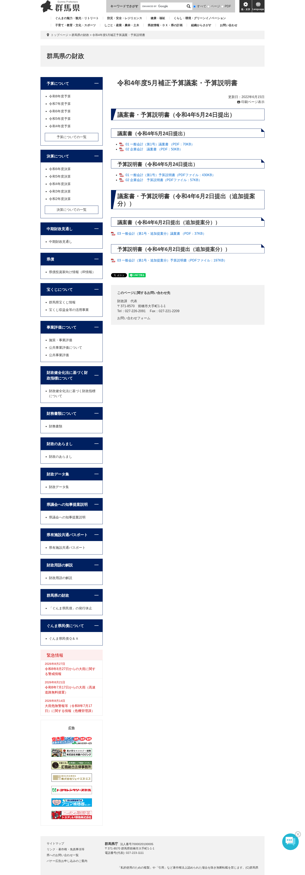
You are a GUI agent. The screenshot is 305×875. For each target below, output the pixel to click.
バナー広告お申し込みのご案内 (67, 861)
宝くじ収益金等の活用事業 (69, 310)
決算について (58, 156)
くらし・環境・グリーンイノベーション (200, 18)
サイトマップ (55, 843)
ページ (215, 6)
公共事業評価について (65, 347)
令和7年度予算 (60, 104)
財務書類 (55, 426)
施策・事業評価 (60, 340)
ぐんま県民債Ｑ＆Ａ (64, 638)
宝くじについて (60, 289)
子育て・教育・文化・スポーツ (75, 25)
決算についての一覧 (72, 209)
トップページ (59, 35)
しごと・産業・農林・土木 (121, 25)
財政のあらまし (60, 444)
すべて (201, 6)
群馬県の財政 (80, 35)
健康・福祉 (158, 18)
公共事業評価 (59, 355)
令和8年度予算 (60, 96)
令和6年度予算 (60, 111)
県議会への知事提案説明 (67, 504)
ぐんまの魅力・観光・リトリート (77, 18)
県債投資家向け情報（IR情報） (72, 272)
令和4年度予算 (60, 126)
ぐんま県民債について (65, 626)
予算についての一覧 (72, 137)
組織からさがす (201, 25)
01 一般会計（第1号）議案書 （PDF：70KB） (160, 144)
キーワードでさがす (124, 6)
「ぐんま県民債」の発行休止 (70, 608)
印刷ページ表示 (253, 102)
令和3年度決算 (60, 191)
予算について (58, 83)
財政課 (122, 301)
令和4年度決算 (60, 184)
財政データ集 (58, 474)
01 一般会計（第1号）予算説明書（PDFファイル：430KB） (170, 175)
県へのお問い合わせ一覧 (63, 855)
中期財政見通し (60, 229)
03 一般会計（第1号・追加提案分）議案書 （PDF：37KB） (161, 233)
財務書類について (62, 413)
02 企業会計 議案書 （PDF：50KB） (154, 149)
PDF (228, 6)
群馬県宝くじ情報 (62, 302)
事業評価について (62, 327)
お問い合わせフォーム (133, 318)
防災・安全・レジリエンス (124, 18)
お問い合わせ (228, 25)
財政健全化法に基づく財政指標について (67, 375)
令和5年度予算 (60, 118)
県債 (50, 259)
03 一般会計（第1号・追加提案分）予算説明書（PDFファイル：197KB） (172, 260)
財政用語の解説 (60, 565)
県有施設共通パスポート (67, 535)
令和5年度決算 (60, 176)
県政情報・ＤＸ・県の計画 (165, 25)
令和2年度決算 (60, 199)
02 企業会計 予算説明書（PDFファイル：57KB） (164, 180)
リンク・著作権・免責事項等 (65, 849)
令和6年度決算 (60, 169)
